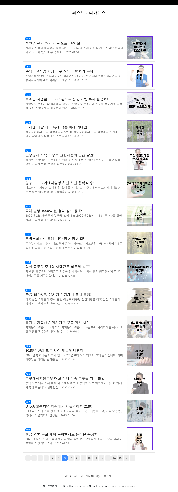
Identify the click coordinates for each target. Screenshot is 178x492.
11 (95, 458)
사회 (28, 318)
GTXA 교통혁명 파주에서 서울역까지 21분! (58, 406)
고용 (28, 262)
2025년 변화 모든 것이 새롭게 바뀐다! (54, 350)
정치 (28, 66)
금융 (28, 346)
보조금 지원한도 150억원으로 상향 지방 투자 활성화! (66, 99)
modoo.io (130, 486)
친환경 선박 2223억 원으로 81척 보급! (55, 43)
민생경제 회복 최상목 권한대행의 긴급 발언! (59, 155)
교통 (28, 122)
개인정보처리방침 (90, 476)
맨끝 (132, 458)
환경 (28, 38)
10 (89, 458)
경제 (28, 94)
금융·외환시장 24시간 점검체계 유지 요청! (58, 294)
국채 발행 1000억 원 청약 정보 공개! (53, 211)
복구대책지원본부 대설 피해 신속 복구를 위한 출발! (65, 378)
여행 (28, 430)
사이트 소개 (70, 476)
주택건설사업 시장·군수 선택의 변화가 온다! (59, 71)
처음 (28, 458)
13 (108, 458)
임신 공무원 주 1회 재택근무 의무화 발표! (57, 267)
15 (120, 458)
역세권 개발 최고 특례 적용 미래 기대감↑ (57, 127)
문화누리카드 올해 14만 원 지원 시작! (54, 239)
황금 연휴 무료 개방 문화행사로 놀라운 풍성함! (62, 434)
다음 (126, 458)
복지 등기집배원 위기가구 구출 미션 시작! (58, 322)
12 (101, 458)
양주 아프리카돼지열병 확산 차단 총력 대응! (59, 183)
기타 (28, 234)
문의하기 (109, 476)
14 (114, 458)
